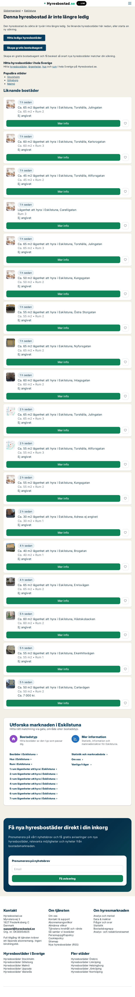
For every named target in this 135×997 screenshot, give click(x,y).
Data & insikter (102, 919)
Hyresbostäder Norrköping (87, 971)
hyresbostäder (18, 66)
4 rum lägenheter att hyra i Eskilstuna (33, 783)
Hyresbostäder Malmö (17, 965)
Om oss (76, 759)
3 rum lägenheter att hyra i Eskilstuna (33, 778)
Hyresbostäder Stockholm (19, 958)
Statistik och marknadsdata (88, 754)
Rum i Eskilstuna (20, 764)
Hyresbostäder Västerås (18, 971)
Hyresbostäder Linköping (86, 962)
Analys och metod (104, 915)
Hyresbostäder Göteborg (18, 962)
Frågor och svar (103, 922)
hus (44, 66)
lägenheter (34, 66)
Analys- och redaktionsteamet (111, 931)
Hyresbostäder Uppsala (17, 968)
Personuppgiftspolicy (61, 935)
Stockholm (13, 76)
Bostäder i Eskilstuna (23, 754)
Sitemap (53, 941)
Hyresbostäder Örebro (84, 958)
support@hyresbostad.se (19, 928)
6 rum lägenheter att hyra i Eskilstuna (33, 793)
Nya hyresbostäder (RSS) (64, 944)
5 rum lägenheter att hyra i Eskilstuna (33, 788)
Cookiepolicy (56, 938)
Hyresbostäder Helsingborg (87, 965)
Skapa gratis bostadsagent (24, 47)
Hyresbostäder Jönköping (86, 968)
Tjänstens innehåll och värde (65, 928)
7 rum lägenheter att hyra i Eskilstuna (32, 798)
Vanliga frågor (80, 764)
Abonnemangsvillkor (60, 922)
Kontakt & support (59, 919)
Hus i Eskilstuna (19, 759)
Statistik (98, 925)
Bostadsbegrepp (103, 928)
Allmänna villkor (58, 925)
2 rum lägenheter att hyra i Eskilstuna (33, 773)
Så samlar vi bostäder (61, 931)
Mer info (63, 123)
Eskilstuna (30, 10)
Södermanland (12, 10)
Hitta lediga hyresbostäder (24, 37)
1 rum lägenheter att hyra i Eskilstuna (32, 768)
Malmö (11, 83)
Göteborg (12, 80)
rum (54, 66)
